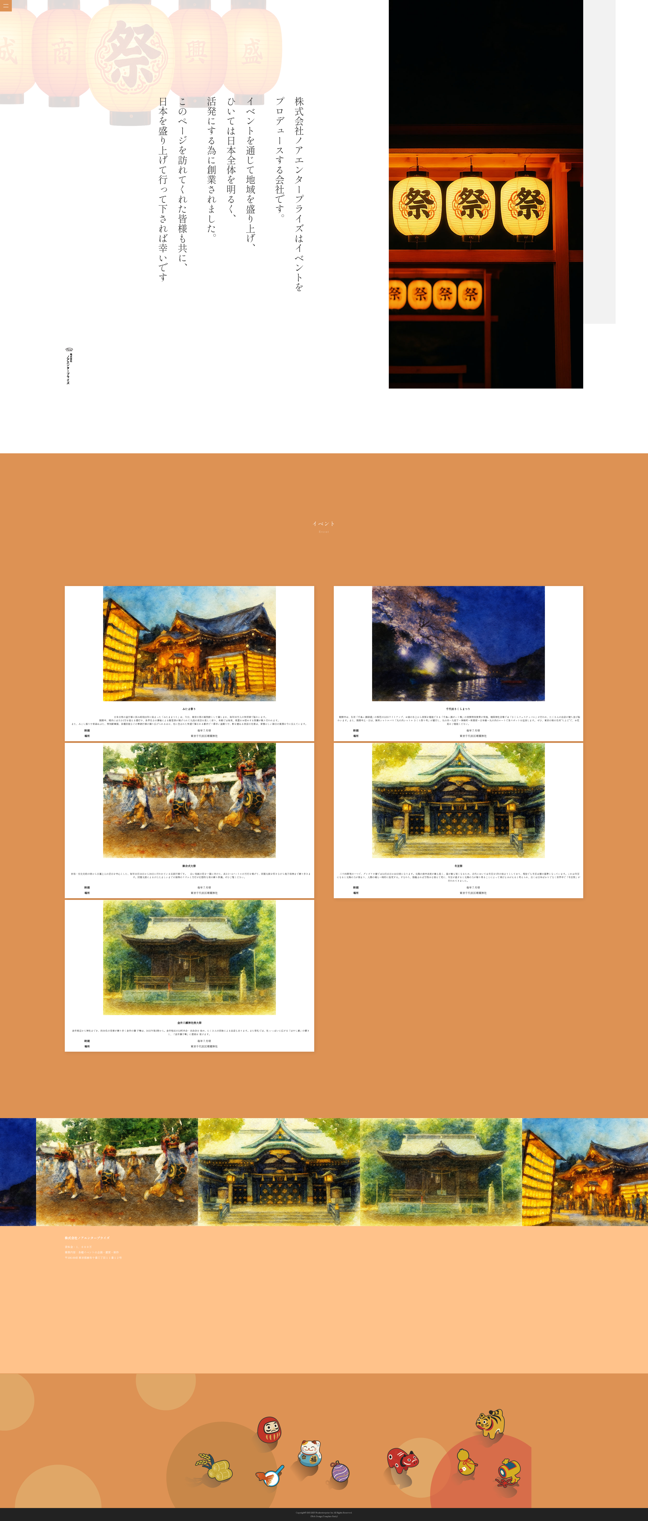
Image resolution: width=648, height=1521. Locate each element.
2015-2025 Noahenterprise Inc (320, 1512)
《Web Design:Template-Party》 (324, 1516)
